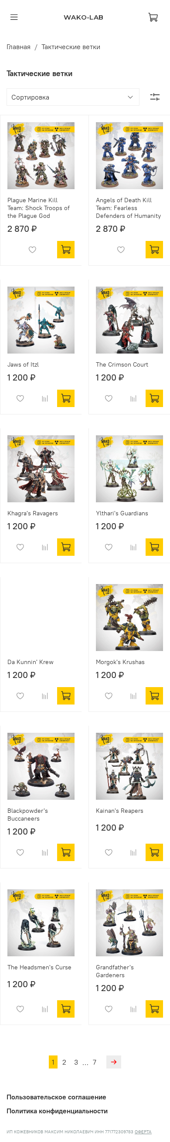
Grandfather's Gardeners (115, 971)
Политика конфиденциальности (57, 1110)
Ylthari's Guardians (122, 513)
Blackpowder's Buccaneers (27, 814)
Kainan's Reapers (119, 811)
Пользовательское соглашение (56, 1096)
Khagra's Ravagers (32, 513)
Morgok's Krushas (120, 662)
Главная (19, 46)
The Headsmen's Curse (39, 967)
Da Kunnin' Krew (30, 662)
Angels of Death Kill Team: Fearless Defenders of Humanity (128, 208)
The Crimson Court (122, 364)
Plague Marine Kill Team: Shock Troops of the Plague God (38, 208)
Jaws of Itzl (23, 364)
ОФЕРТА (143, 1132)
